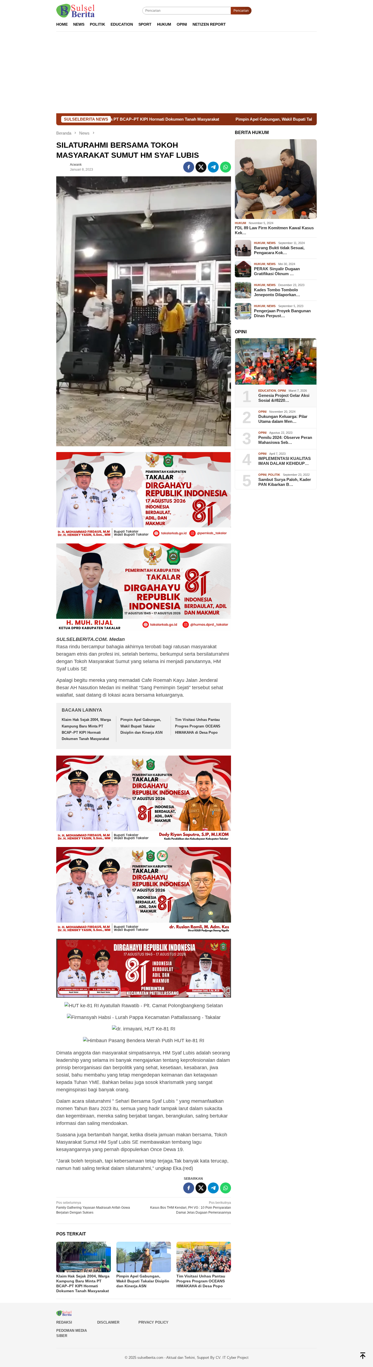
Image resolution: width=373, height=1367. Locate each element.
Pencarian (241, 11)
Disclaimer (108, 1322)
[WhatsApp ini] (225, 167)
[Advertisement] (186, 72)
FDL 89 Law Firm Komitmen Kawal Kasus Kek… (274, 230)
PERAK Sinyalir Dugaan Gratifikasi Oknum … (277, 271)
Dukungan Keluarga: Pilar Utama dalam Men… (282, 419)
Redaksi (64, 1322)
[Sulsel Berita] (75, 10)
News (271, 243)
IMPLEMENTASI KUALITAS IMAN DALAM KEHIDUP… (284, 461)
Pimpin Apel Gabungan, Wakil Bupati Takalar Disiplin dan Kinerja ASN (231, 119)
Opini (282, 390)
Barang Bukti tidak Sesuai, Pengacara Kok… (279, 250)
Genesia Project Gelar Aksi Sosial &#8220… (283, 398)
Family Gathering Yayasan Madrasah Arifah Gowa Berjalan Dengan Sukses (93, 1207)
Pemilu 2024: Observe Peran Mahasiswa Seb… (285, 440)
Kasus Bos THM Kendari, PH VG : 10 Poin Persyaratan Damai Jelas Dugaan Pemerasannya (190, 1207)
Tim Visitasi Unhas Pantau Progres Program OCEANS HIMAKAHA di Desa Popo (197, 726)
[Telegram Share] (213, 167)
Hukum (240, 223)
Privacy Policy (153, 1322)
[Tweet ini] (201, 167)
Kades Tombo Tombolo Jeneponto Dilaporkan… (277, 292)
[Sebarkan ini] (188, 167)
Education (267, 390)
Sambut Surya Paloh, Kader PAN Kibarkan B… (284, 482)
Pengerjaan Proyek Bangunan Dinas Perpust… (282, 313)
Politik (274, 474)
